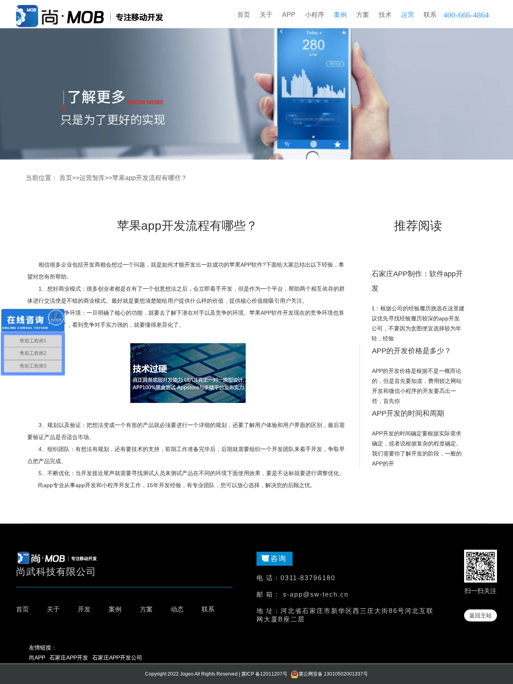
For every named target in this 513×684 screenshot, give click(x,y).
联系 (208, 609)
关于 (53, 609)
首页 (243, 14)
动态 (177, 609)
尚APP (37, 657)
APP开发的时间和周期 (408, 413)
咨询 (279, 558)
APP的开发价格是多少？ (411, 351)
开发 (84, 609)
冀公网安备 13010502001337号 (333, 674)
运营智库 (92, 177)
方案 (146, 609)
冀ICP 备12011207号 (264, 674)
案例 (115, 609)
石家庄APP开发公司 (117, 657)
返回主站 (480, 615)
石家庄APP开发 (68, 657)
